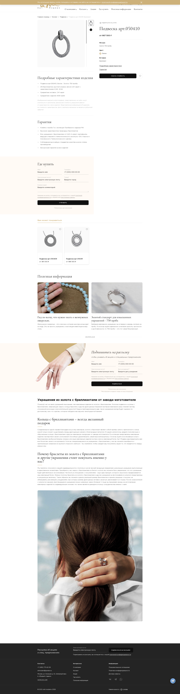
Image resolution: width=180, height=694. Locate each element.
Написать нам (42, 679)
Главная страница (43, 17)
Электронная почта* (44, 177)
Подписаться (117, 383)
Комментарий (42, 185)
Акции (93, 9)
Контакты (138, 9)
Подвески (63, 17)
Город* (66, 177)
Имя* (39, 169)
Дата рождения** (124, 369)
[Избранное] (140, 76)
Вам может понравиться (50, 220)
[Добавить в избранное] (60, 229)
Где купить (103, 9)
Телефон (67, 169)
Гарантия (103, 69)
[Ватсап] (121, 679)
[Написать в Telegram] (173, 681)
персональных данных (68, 197)
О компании (70, 9)
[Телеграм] (115, 679)
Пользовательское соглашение (119, 667)
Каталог (83, 9)
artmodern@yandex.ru (45, 670)
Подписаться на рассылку (120, 650)
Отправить (63, 202)
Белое (104, 53)
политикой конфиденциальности (120, 654)
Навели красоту (114, 689)
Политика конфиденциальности (119, 670)
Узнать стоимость (118, 76)
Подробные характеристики (110, 66)
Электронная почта (79, 647)
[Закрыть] (141, 2)
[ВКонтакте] (110, 679)
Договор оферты (114, 674)
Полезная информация (121, 9)
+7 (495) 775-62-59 (44, 667)
